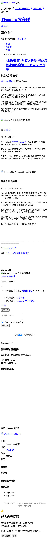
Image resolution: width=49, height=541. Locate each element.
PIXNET (12, 503)
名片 (8, 50)
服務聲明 (27, 506)
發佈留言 (5, 325)
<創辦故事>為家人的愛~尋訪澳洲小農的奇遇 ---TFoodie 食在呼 (26, 65)
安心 (8, 130)
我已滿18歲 (6, 536)
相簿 (8, 44)
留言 (31, 291)
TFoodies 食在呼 (15, 19)
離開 (14, 536)
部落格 (9, 47)
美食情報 (22, 39)
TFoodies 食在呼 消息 (26, 301)
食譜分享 (21, 298)
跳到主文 (5, 26)
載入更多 (5, 310)
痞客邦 (25, 291)
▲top (3, 305)
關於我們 (25, 253)
